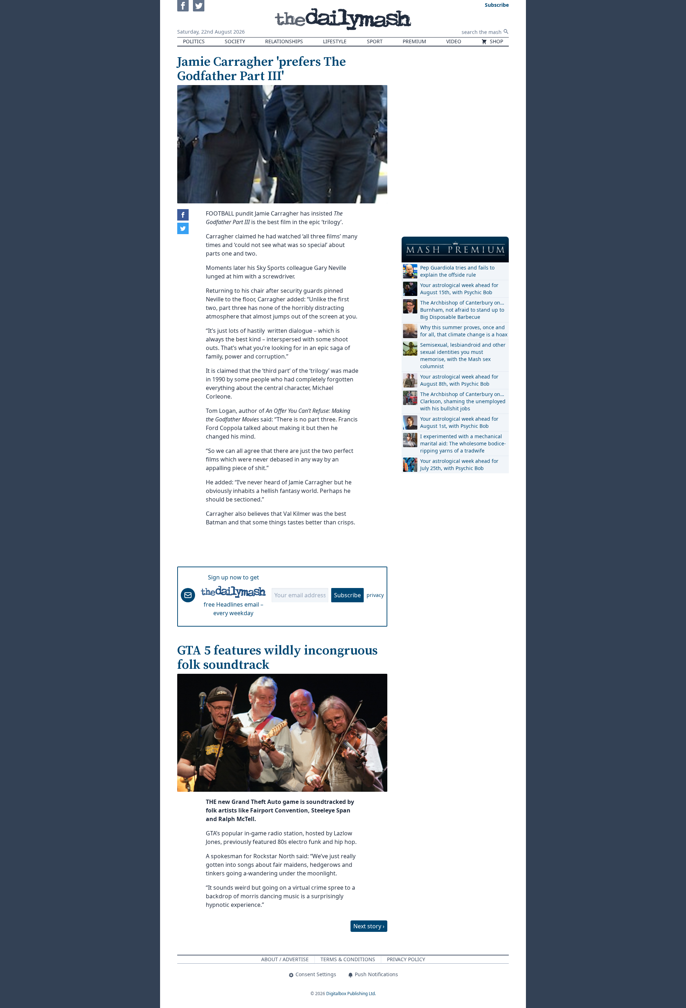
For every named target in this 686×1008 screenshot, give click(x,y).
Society (235, 41)
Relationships (284, 41)
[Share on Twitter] (183, 228)
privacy (375, 595)
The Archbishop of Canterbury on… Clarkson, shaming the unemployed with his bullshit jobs (463, 401)
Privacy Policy (406, 959)
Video (453, 41)
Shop (495, 41)
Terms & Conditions (347, 959)
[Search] (506, 31)
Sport (375, 41)
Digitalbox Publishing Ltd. (351, 993)
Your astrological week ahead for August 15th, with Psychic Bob (459, 289)
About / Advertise (285, 959)
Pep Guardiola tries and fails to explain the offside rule (457, 271)
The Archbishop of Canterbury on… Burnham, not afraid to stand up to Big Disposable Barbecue (462, 309)
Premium (414, 41)
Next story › (368, 926)
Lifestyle (335, 41)
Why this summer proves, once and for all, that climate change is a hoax (463, 331)
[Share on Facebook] (183, 215)
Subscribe (347, 595)
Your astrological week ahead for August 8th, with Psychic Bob (459, 380)
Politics (194, 41)
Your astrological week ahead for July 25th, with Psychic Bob (459, 464)
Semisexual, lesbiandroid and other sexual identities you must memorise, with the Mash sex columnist (463, 355)
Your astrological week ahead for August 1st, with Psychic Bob (459, 422)
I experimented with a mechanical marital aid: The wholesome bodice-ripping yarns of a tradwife (463, 443)
